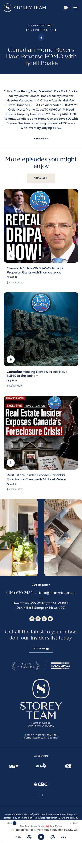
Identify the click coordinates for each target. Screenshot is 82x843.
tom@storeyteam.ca (57, 592)
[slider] (14, 823)
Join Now (39, 649)
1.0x (18, 837)
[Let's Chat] (66, 7)
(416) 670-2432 (19, 592)
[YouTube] (50, 618)
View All (41, 178)
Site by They (51, 738)
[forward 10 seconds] (52, 837)
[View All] (41, 796)
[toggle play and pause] (41, 837)
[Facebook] (32, 618)
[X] (44, 618)
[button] (75, 7)
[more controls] (63, 837)
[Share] (41, 37)
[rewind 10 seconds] (29, 837)
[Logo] (25, 7)
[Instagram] (38, 618)
